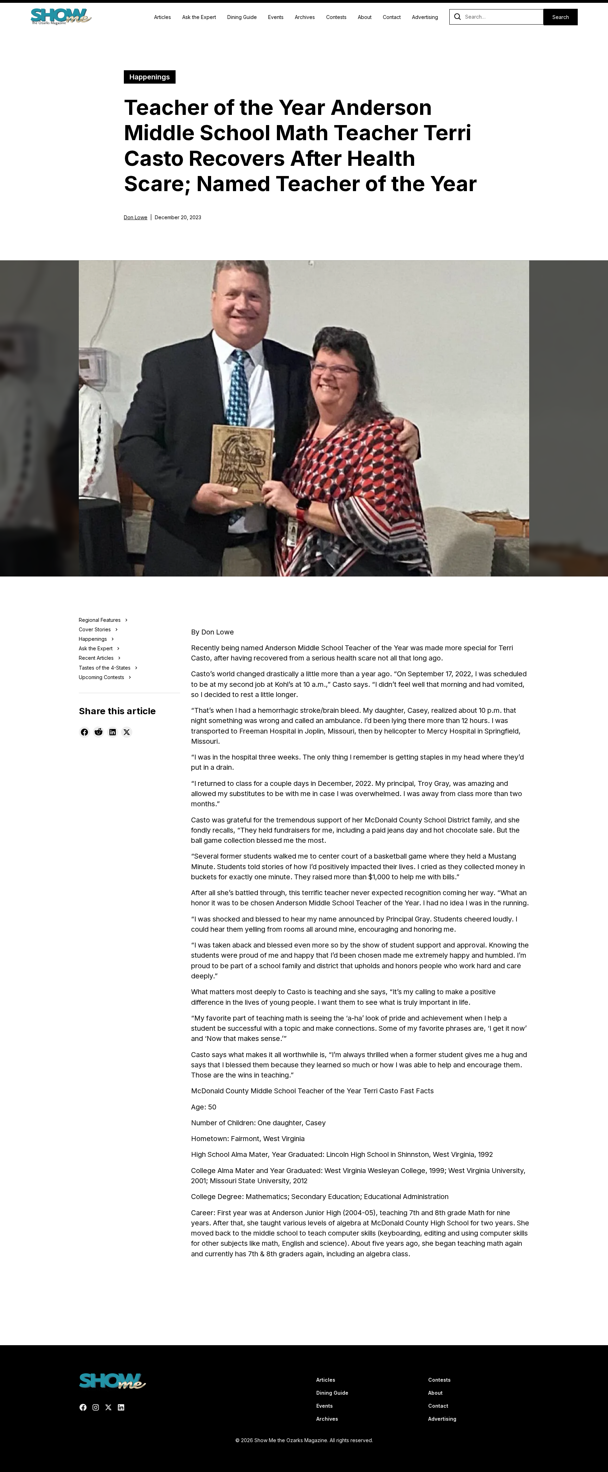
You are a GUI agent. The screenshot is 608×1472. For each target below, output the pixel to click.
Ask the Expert (199, 17)
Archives (305, 17)
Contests (336, 17)
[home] (60, 16)
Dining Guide (242, 17)
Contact (392, 17)
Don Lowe (135, 217)
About (365, 17)
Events (276, 17)
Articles (162, 17)
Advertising (425, 17)
